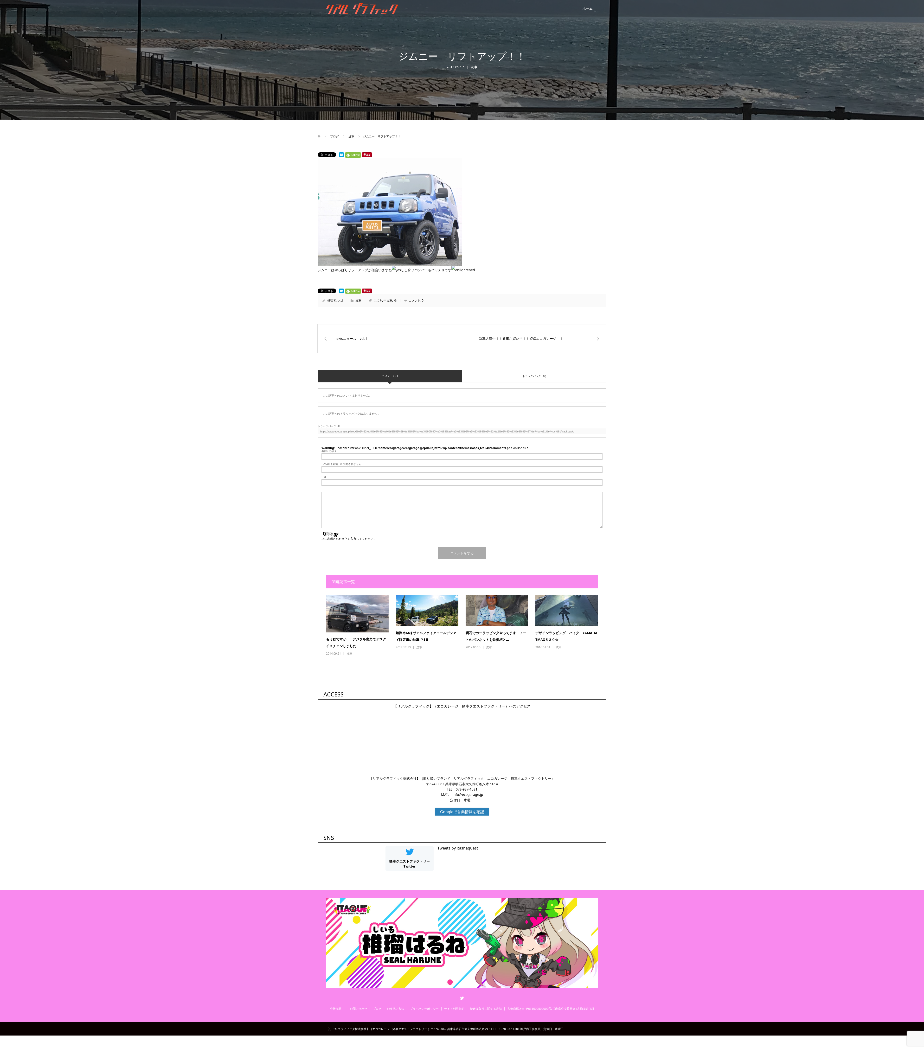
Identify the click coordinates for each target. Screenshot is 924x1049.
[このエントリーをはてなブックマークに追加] (341, 154)
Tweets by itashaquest (457, 848)
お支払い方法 (395, 1009)
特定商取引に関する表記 (486, 1009)
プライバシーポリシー (424, 1009)
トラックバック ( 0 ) (534, 376)
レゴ (340, 300)
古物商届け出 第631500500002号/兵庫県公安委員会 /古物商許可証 (550, 1009)
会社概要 (337, 1009)
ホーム (588, 8)
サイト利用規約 (454, 1009)
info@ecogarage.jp (468, 794)
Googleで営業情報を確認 (462, 811)
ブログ (377, 1009)
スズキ (377, 300)
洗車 (474, 67)
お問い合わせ (358, 1009)
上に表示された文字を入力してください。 (348, 539)
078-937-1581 (466, 789)
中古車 (388, 300)
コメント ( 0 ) (390, 376)
